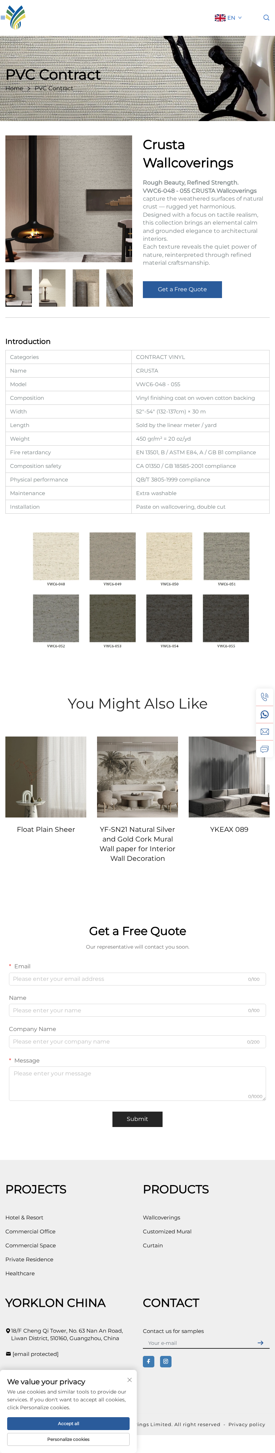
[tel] (264, 697)
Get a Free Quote (182, 289)
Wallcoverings (161, 1217)
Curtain (153, 1245)
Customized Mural (167, 1231)
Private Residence (29, 1259)
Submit (137, 1119)
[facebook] (148, 1361)
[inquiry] (264, 748)
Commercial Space (30, 1245)
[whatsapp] (264, 714)
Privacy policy (246, 1424)
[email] (264, 731)
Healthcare (20, 1273)
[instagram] (166, 1361)
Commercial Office (30, 1231)
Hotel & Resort (24, 1217)
